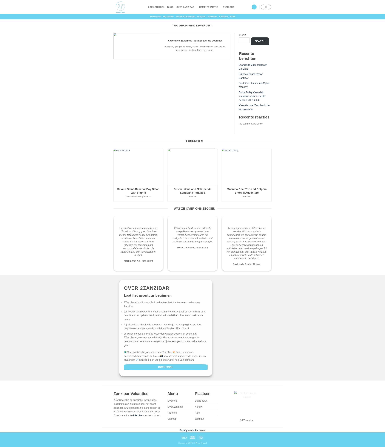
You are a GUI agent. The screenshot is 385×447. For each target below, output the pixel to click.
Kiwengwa (155, 16)
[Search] (254, 7)
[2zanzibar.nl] (129, 7)
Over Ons (228, 7)
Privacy (183, 430)
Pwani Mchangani (185, 16)
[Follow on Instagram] (268, 7)
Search (242, 35)
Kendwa (223, 16)
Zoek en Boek (156, 7)
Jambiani (212, 16)
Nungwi (201, 16)
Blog (170, 7)
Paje (232, 16)
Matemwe (168, 16)
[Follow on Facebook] (263, 7)
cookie (194, 430)
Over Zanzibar (185, 7)
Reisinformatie (208, 7)
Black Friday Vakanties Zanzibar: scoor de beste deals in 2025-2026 (252, 96)
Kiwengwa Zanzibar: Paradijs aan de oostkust (195, 40)
